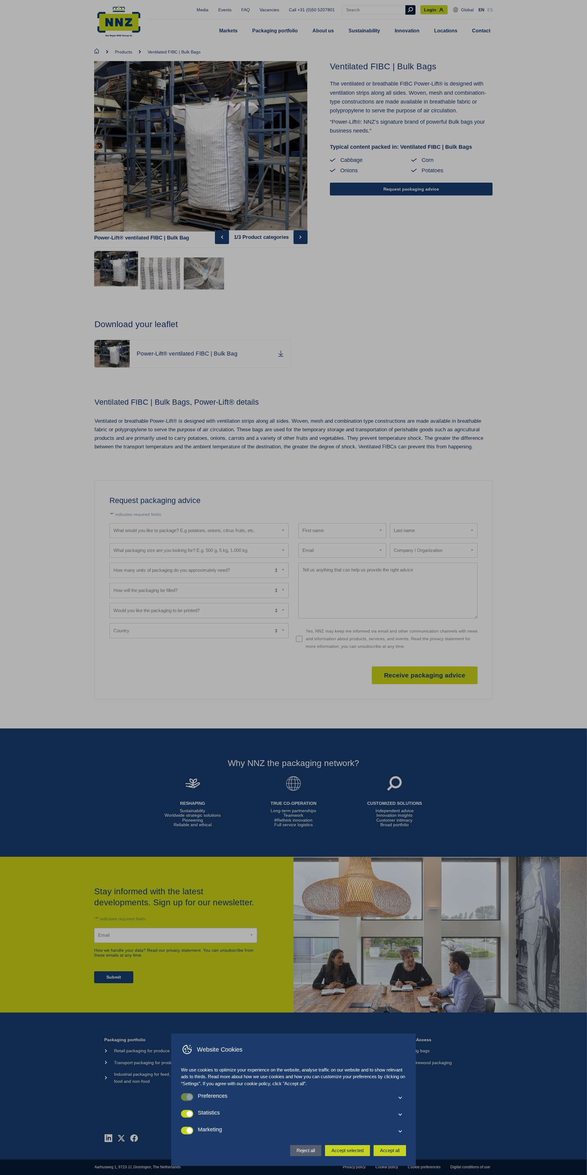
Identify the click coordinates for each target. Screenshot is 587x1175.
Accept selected (347, 1150)
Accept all (390, 1150)
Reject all (306, 1150)
